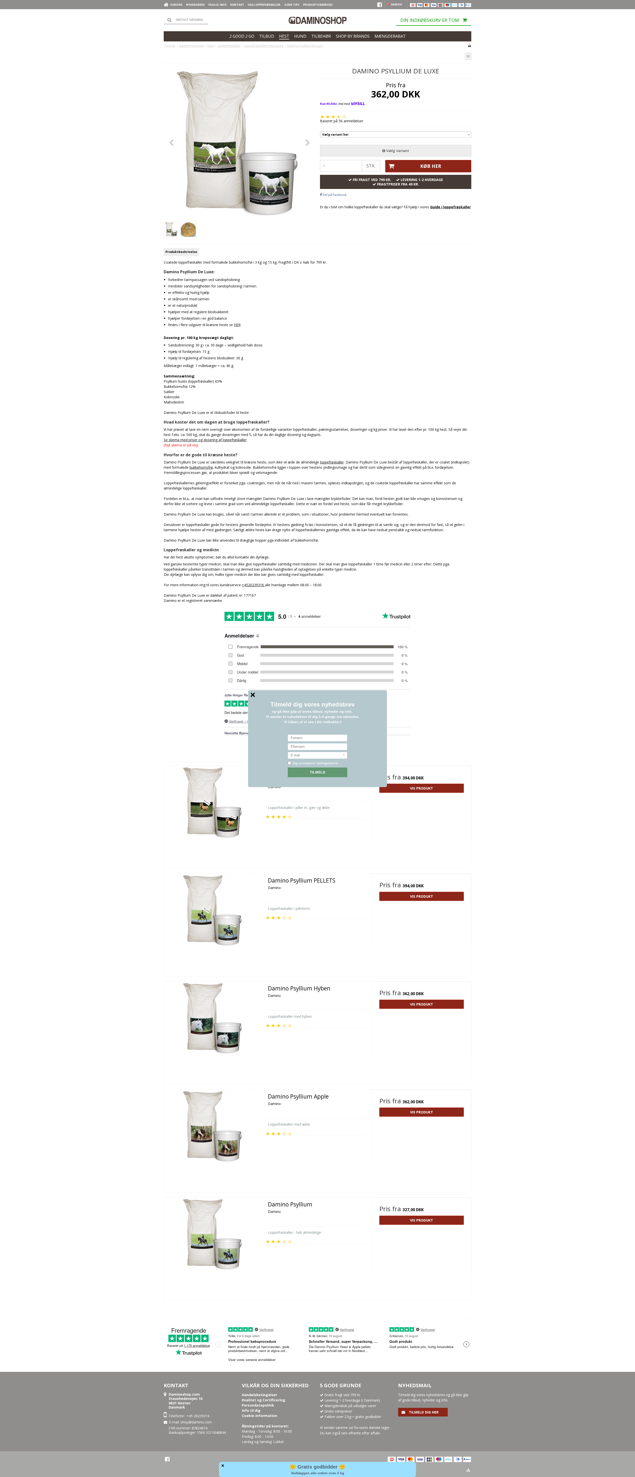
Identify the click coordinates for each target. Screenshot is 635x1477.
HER (237, 324)
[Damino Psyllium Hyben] (213, 1031)
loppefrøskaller (366, 207)
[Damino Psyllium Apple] (213, 1139)
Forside (176, 4)
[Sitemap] (468, 1470)
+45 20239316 (198, 1416)
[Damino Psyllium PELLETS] (213, 923)
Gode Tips (291, 4)
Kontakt (237, 4)
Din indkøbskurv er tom (429, 20)
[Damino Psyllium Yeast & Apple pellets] (213, 815)
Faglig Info (217, 4)
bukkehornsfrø (201, 467)
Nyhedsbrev (195, 4)
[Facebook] (167, 1459)
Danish (396, 4)
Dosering (172, 337)
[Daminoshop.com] (317, 20)
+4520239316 (253, 585)
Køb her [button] (430, 166)
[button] (468, 56)
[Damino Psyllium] (213, 1247)
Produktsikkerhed (317, 4)
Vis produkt (421, 788)
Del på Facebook (334, 195)
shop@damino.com (196, 1422)
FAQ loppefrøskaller (264, 4)
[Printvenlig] (469, 46)
